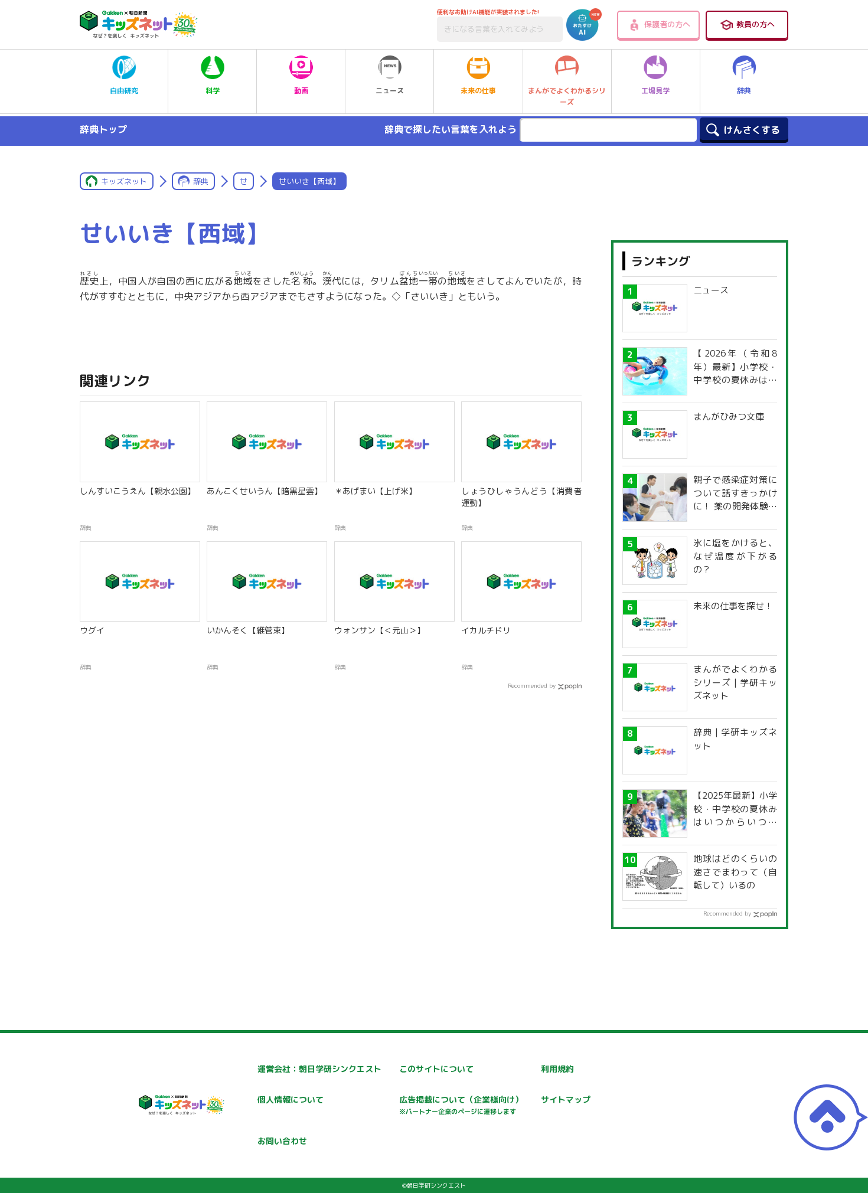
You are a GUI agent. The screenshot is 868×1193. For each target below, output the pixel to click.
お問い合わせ (282, 1140)
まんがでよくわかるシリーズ (567, 96)
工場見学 (655, 91)
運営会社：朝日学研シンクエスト (319, 1068)
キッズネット (124, 181)
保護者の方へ (667, 24)
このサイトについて (436, 1068)
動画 (301, 91)
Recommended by (532, 685)
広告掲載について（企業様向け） (461, 1105)
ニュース (390, 91)
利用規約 (557, 1068)
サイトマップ (565, 1099)
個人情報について (290, 1099)
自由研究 (124, 91)
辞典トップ (103, 129)
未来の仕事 (478, 91)
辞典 (744, 91)
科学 (212, 91)
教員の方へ (755, 24)
